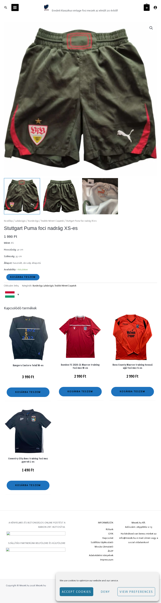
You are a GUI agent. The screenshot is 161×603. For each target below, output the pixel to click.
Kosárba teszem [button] (28, 392)
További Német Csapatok (52, 221)
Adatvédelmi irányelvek (101, 555)
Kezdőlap (8, 221)
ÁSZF (110, 551)
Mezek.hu (62, 5)
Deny (105, 592)
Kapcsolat (107, 538)
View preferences (136, 592)
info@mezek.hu (127, 538)
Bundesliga (33, 221)
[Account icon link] (155, 7)
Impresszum (106, 559)
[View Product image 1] (22, 196)
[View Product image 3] (100, 196)
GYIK (110, 533)
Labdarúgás (20, 221)
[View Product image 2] (61, 196)
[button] (151, 28)
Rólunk (109, 529)
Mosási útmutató (104, 546)
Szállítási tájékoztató (102, 542)
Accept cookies (76, 592)
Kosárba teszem (23, 277)
